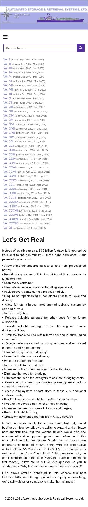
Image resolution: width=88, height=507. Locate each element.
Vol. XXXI (9, 189)
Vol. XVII (9, 128)
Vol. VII (8, 85)
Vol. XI (7, 102)
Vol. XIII (8, 111)
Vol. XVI (8, 124)
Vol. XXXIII (10, 197)
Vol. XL (8, 227)
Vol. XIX (8, 137)
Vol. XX (8, 141)
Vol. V (7, 76)
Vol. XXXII (10, 193)
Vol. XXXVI (10, 210)
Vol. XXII (9, 150)
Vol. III (7, 68)
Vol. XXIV (9, 158)
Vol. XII (8, 106)
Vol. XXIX (9, 180)
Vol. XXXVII (11, 214)
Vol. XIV (8, 115)
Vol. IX (7, 94)
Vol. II (7, 64)
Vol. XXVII (10, 171)
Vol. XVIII (9, 132)
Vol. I (6, 59)
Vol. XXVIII (10, 176)
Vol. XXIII (9, 154)
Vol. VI (7, 81)
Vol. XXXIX (10, 223)
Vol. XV (8, 119)
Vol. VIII (8, 89)
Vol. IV (7, 72)
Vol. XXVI (9, 167)
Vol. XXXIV (10, 202)
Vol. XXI (8, 145)
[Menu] (5, 37)
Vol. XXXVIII (11, 219)
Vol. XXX (9, 184)
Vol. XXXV (10, 206)
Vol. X (7, 98)
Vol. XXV (9, 163)
